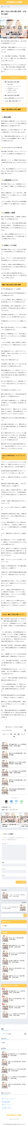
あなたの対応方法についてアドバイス (14, 98)
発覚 (14, 736)
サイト (3, 875)
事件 (11, 734)
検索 (25, 730)
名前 (3, 862)
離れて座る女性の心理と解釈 (12, 95)
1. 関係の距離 (9, 84)
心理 (10, 807)
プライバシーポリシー (10, 1099)
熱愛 (18, 734)
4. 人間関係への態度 (11, 90)
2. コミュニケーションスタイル (13, 86)
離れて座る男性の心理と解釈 (12, 82)
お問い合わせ (7, 1107)
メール (3, 868)
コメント (5, 843)
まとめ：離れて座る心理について (13, 101)
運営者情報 (7, 1102)
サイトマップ (7, 1105)
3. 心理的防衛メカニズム (12, 88)
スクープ (23, 734)
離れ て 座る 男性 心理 (11, 809)
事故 (15, 734)
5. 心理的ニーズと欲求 (11, 92)
